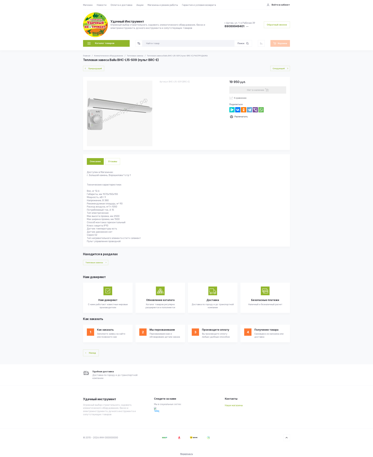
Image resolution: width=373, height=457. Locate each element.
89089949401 (234, 26)
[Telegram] (249, 109)
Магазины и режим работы (163, 5)
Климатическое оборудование (108, 56)
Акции (140, 5)
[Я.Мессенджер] (232, 109)
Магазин (88, 5)
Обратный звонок (277, 24)
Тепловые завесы (135, 56)
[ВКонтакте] (237, 109)
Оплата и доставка (121, 5)
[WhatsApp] (261, 109)
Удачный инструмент (99, 399)
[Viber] (255, 109)
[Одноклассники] (243, 109)
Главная (86, 56)
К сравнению (240, 98)
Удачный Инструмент (127, 21)
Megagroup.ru (186, 454)
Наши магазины (234, 405)
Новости (102, 5)
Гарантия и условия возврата (199, 5)
